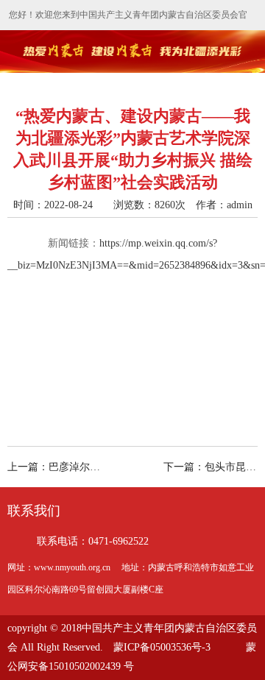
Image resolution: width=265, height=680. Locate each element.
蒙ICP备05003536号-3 (162, 647)
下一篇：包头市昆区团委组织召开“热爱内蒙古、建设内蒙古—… (210, 466)
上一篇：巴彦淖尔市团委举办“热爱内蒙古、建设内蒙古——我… (67, 466)
